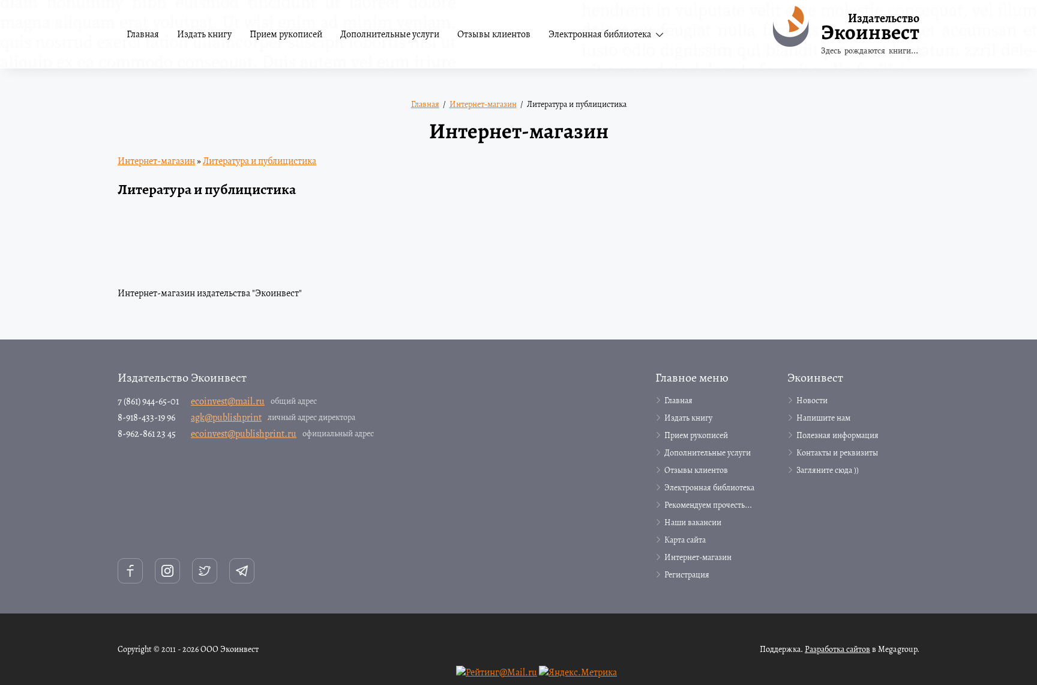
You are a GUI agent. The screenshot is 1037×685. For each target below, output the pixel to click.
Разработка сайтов (837, 649)
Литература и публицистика (259, 161)
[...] (684, 34)
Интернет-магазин (156, 161)
